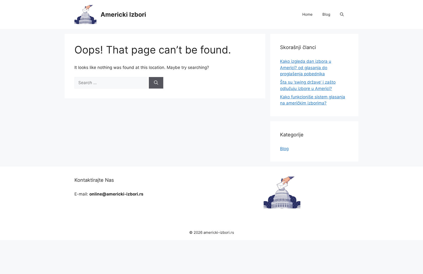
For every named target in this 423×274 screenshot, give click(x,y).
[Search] (156, 83)
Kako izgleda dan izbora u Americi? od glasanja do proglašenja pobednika (305, 67)
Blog (326, 14)
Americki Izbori (123, 14)
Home (307, 14)
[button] (342, 14)
